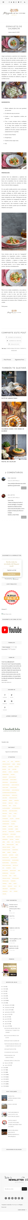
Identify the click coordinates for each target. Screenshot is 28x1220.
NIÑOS (3, 841)
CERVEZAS (13, 774)
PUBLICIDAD (4, 854)
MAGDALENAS (11, 831)
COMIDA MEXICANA (6, 795)
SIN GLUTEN (12, 873)
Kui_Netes (11, 495)
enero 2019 (7, 1065)
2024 (4, 991)
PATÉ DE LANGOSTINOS (9, 398)
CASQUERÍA (16, 771)
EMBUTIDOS (4, 810)
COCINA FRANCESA (5, 784)
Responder (24, 487)
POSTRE (3, 852)
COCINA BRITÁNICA (13, 782)
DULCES (14, 805)
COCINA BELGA (5, 782)
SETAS (19, 870)
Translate (13, 649)
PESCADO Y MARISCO (20, 348)
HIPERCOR (4, 826)
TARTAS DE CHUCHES (6, 878)
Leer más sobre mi (6, 682)
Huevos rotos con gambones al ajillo (14, 947)
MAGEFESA (18, 831)
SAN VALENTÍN (5, 870)
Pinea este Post (15, 344)
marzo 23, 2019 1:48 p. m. (14, 497)
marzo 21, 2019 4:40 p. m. (14, 480)
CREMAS (10, 800)
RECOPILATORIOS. (5, 862)
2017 (4, 1070)
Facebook (5, 697)
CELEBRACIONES (5, 774)
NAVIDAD (17, 839)
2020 (4, 1000)
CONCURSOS (4, 797)
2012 (4, 1081)
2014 (4, 1077)
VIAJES (15, 886)
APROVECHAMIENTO (6, 764)
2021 (4, 998)
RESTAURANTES (14, 862)
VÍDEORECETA (5, 891)
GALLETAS (11, 818)
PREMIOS (14, 852)
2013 (4, 1079)
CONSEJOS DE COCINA (13, 797)
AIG (8, 761)
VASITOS (14, 883)
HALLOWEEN (13, 821)
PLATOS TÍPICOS (15, 849)
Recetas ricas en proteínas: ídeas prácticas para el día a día (14, 907)
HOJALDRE (10, 826)
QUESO (16, 854)
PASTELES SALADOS (10, 844)
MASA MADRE (13, 834)
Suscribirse (11, 574)
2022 (4, 995)
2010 (4, 1086)
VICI (19, 886)
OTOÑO (8, 841)
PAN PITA (11, 916)
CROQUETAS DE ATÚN (10, 1049)
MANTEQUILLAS (5, 834)
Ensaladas (4, 813)
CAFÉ (9, 769)
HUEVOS (16, 826)
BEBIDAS (18, 764)
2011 (4, 1083)
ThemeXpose (15, 1204)
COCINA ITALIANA (13, 787)
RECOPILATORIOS (15, 860)
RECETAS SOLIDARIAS (6, 860)
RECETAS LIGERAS (14, 857)
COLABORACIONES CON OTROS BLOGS (9, 792)
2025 (4, 989)
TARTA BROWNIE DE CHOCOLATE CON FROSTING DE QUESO (13, 1114)
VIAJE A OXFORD (12, 1104)
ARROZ (13, 764)
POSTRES (8, 852)
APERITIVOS (17, 761)
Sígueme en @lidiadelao (11, 751)
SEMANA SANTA (13, 870)
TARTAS (15, 875)
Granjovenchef (5, 821)
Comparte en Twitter (15, 340)
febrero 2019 (8, 1063)
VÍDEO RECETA (5, 888)
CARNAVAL (4, 771)
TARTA (10, 875)
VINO (11, 891)
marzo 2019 (7, 1026)
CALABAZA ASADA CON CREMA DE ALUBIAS (13, 430)
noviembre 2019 (8, 1007)
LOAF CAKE (4, 831)
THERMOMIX (13, 880)
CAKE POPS (14, 769)
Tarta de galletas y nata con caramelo (15, 939)
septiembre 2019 (9, 1012)
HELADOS (13, 823)
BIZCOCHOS (10, 766)
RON (3, 867)
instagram (11, 703)
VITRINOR (15, 891)
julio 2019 (7, 1016)
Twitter (11, 697)
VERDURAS (14, 350)
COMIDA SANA (10, 348)
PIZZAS (13, 847)
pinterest (5, 709)
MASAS (3, 836)
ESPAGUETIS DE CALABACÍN (11, 1040)
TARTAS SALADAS (5, 880)
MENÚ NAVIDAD (10, 836)
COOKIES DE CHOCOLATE (11, 1052)
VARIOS (10, 883)
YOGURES (4, 893)
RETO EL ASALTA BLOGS (6, 865)
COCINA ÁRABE (5, 779)
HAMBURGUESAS (5, 823)
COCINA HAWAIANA (15, 784)
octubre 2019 (8, 1009)
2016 (4, 1072)
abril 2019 (7, 1023)
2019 (4, 1002)
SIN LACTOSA (4, 875)
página (12, 68)
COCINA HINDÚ (5, 787)
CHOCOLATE (4, 777)
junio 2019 (7, 1019)
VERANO (4, 886)
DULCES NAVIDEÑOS (6, 808)
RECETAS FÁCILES (5, 857)
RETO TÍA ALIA (15, 865)
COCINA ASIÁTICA (13, 779)
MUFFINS (11, 839)
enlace (18, 127)
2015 (4, 1074)
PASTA (3, 844)
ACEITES (3, 761)
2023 (4, 993)
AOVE (12, 761)
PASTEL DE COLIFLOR (9, 461)
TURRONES (4, 883)
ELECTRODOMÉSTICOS (16, 808)
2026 (4, 986)
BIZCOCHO (4, 766)
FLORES (15, 813)
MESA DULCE (17, 836)
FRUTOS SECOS (5, 818)
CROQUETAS (16, 800)
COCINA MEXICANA (15, 790)
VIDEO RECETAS (12, 888)
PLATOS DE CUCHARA (6, 849)
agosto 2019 (8, 1014)
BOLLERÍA (4, 769)
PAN (12, 841)
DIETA (10, 805)
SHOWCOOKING (5, 873)
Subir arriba (21, 1209)
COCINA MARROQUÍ (6, 790)
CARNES (10, 771)
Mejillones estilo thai (14, 928)
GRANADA (17, 818)
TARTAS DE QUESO (15, 878)
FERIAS (10, 813)
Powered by (8, 579)
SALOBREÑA (8, 867)
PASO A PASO (17, 841)
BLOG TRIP (17, 766)
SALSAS (14, 867)
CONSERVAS (4, 800)
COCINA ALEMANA (12, 777)
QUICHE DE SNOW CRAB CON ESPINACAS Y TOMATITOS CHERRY (12, 1030)
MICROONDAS (5, 839)
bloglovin (5, 703)
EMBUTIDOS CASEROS (13, 810)
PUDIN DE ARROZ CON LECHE (12, 1060)
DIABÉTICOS (4, 805)
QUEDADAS (11, 854)
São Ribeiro (12, 478)
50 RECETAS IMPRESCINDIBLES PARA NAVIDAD (14, 1098)
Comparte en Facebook (14, 337)
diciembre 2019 (8, 1005)
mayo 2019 (7, 1021)
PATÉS (17, 844)
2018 (4, 1067)
